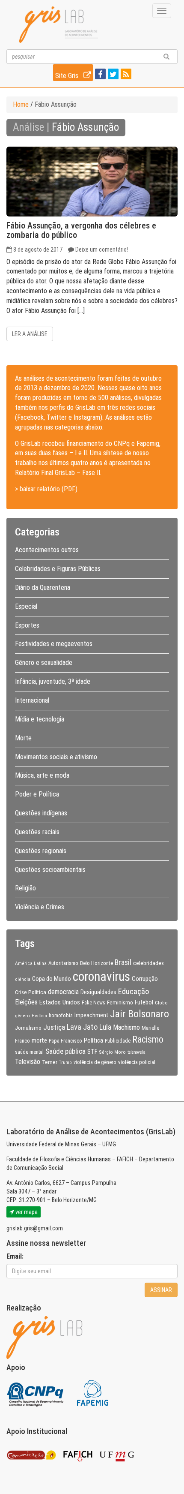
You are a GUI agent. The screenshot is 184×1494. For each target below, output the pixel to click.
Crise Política (30, 992)
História (39, 1016)
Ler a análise (29, 334)
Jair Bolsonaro (139, 1014)
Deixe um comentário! (101, 249)
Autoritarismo (63, 963)
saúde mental (29, 1052)
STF (92, 1051)
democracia (63, 992)
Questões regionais (40, 851)
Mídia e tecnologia (39, 719)
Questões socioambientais (50, 870)
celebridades (148, 962)
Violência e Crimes (39, 907)
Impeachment (91, 1015)
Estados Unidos (59, 1002)
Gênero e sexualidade (43, 662)
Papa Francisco (65, 1041)
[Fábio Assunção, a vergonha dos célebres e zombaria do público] (92, 181)
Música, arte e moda (42, 775)
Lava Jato (82, 1027)
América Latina (31, 963)
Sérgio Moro (112, 1052)
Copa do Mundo (51, 979)
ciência (22, 979)
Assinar (161, 1290)
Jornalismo (28, 1027)
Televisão (27, 1062)
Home (21, 104)
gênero (22, 1016)
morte (39, 1040)
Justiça (54, 1027)
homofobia (61, 1016)
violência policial (136, 1062)
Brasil (123, 962)
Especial (26, 606)
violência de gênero (95, 1062)
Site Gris (67, 76)
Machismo (126, 1027)
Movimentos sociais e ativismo (56, 757)
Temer (49, 1061)
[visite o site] (35, 1393)
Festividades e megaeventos (53, 644)
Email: (15, 1256)
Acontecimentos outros (47, 550)
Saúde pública (65, 1051)
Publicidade (118, 1041)
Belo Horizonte (96, 963)
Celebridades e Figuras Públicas (58, 569)
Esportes (27, 625)
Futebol (144, 1002)
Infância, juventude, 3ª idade (52, 681)
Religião (25, 888)
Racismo (147, 1039)
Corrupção (145, 979)
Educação (133, 991)
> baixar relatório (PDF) (46, 489)
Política (93, 1040)
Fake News (93, 1003)
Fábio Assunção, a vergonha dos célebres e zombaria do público (81, 230)
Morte (23, 738)
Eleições (26, 1002)
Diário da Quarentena (42, 587)
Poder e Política (37, 794)
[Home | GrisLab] (58, 24)
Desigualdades (98, 992)
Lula (105, 1027)
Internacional (32, 700)
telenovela (136, 1052)
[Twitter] (112, 75)
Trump (65, 1062)
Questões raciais (37, 832)
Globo (161, 1003)
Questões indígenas (41, 813)
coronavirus (101, 976)
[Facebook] (99, 75)
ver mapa (26, 1211)
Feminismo (120, 1002)
